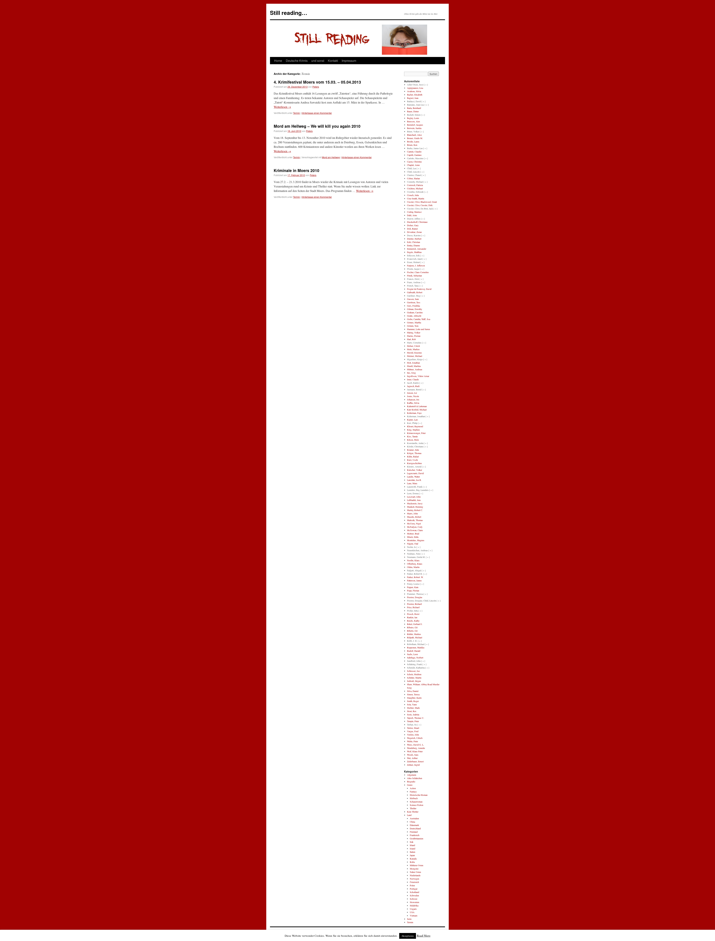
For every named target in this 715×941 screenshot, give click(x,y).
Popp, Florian (413, 590)
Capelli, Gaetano (414, 154)
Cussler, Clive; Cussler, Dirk (420, 205)
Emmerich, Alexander (416, 248)
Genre (409, 784)
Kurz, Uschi (412, 459)
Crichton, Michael (415, 188)
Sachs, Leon (412, 654)
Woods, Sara (412, 754)
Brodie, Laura (413, 141)
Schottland (414, 892)
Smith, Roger (413, 701)
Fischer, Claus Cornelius (418, 272)
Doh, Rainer (412, 228)
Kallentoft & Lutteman (417, 406)
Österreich (414, 882)
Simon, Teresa (413, 694)
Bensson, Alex (413, 121)
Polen (412, 885)
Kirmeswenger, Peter (416, 433)
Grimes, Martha (414, 322)
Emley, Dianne (413, 245)
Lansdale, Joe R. (414, 479)
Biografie (411, 781)
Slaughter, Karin (414, 697)
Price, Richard (413, 607)
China (412, 821)
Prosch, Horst (413, 613)
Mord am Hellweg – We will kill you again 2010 (317, 126)
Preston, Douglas (414, 597)
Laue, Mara (412, 483)
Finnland (414, 831)
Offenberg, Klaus (414, 563)
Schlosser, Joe (413, 670)
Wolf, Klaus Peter (415, 751)
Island (412, 848)
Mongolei (414, 868)
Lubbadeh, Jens (414, 500)
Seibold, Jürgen (414, 680)
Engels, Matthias (414, 252)
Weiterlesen (282, 107)
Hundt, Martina (414, 365)
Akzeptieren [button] (407, 935)
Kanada (413, 858)
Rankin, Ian (412, 617)
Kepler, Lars (412, 419)
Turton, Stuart (413, 727)
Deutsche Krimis (297, 60)
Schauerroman (416, 801)
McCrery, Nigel (414, 523)
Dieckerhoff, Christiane (417, 221)
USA (412, 912)
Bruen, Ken (412, 144)
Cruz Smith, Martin (415, 198)
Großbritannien (416, 838)
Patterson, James (414, 580)
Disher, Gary (413, 225)
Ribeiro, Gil (412, 627)
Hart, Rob (411, 339)
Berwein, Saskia (414, 128)
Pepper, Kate (412, 587)
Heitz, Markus (413, 349)
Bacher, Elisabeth (414, 94)
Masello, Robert (414, 516)
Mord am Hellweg (331, 157)
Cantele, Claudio (414, 151)
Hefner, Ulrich (413, 345)
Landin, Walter (413, 476)
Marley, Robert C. (415, 510)
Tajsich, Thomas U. (415, 717)
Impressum (349, 60)
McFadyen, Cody (414, 526)
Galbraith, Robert (414, 292)
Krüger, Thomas (414, 453)
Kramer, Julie (413, 449)
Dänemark (414, 825)
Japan (412, 855)
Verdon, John (413, 734)
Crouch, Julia (413, 195)
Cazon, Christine (414, 161)
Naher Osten (415, 871)
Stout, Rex (411, 711)
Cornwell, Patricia (415, 185)
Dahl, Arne (412, 215)
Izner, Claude (413, 379)
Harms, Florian (413, 335)
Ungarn (413, 908)
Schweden (414, 895)
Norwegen (414, 878)
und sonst (317, 60)
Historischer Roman (419, 794)
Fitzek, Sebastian (414, 275)
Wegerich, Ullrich (414, 737)
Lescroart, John (414, 496)
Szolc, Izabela (413, 714)
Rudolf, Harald (413, 650)
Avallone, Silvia (414, 91)
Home (278, 60)
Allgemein (411, 774)
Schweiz (413, 898)
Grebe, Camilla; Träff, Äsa (418, 319)
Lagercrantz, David (415, 473)
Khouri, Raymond (415, 426)
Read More (423, 936)
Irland (412, 845)
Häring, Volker (413, 332)
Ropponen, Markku (415, 647)
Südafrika (414, 905)
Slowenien (414, 902)
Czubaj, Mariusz (414, 211)
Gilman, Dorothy (414, 309)
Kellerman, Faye (414, 412)
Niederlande (415, 875)
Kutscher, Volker (414, 469)
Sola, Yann (412, 704)
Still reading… (288, 13)
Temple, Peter (413, 721)
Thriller (413, 808)
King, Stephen (413, 429)
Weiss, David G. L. (415, 744)
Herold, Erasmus (414, 352)
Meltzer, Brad (413, 533)
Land (409, 814)
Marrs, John (412, 513)
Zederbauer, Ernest (415, 761)
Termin (296, 112)
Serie (409, 918)
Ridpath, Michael (414, 637)
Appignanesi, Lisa (415, 87)
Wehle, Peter (412, 741)
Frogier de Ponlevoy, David (419, 288)
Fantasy (413, 791)
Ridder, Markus (414, 634)
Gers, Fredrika (413, 305)
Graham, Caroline (415, 312)
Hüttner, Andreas (414, 369)
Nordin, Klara (413, 560)
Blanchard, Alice (414, 134)
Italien (412, 851)
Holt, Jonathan (413, 362)
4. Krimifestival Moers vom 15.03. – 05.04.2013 (317, 82)
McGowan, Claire (415, 530)
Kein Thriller (412, 811)
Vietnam (413, 915)
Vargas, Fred (412, 731)
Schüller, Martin (414, 677)
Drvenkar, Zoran (414, 231)
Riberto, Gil (412, 630)
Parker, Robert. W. (415, 577)
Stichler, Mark (413, 707)
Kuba (412, 861)
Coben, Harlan (413, 178)
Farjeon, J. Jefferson (416, 265)
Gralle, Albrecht (414, 315)
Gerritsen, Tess (413, 302)
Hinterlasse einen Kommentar (317, 112)
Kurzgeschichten (414, 463)
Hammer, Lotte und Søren (418, 329)
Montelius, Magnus (415, 540)
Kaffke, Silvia (413, 402)
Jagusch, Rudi (413, 386)
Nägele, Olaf (412, 543)
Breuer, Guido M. (415, 138)
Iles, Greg (411, 372)
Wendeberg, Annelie (416, 747)
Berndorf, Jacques (415, 124)
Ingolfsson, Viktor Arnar (418, 376)
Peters (315, 86)
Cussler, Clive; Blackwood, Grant (422, 201)
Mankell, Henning (415, 506)
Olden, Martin (413, 567)
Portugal (413, 888)
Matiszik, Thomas (415, 520)
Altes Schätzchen (414, 778)
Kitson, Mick (413, 439)
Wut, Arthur (412, 758)
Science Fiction (416, 804)
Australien (414, 818)
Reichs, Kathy (413, 620)
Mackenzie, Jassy (414, 503)
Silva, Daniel (412, 691)
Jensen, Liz (412, 392)
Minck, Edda (412, 536)
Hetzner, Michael (414, 355)
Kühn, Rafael (413, 456)
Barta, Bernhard (414, 107)
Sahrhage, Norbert (415, 657)
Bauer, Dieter (413, 111)
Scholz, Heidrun (414, 674)
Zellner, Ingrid (413, 764)
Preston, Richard (414, 603)
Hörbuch (414, 798)
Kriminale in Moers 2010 (296, 170)
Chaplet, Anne (413, 164)
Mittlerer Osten (416, 865)
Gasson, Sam (413, 298)
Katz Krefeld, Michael (417, 409)
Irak (411, 841)
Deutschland (415, 828)
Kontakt (333, 60)
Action (413, 788)
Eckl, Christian (413, 242)
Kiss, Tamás (412, 436)
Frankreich (414, 835)
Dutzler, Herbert (414, 238)
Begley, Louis (413, 118)
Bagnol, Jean (412, 97)
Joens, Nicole (413, 396)
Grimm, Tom (412, 325)
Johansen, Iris (413, 399)
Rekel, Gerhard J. (414, 623)
